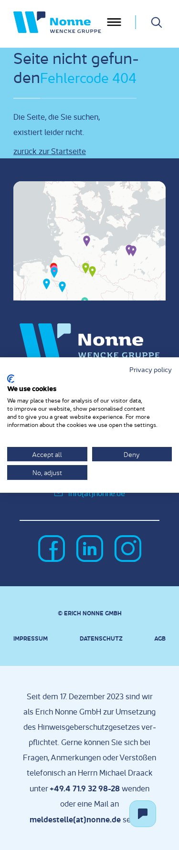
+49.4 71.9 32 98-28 (85, 788)
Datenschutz (101, 638)
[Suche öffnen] (156, 22)
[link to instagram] (128, 549)
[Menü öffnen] (114, 22)
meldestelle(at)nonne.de (75, 819)
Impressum (30, 638)
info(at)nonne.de (96, 492)
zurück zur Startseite (49, 150)
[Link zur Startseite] (59, 22)
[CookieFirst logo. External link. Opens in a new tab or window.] (10, 378)
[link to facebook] (51, 549)
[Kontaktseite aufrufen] (142, 813)
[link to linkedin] (89, 549)
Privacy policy (150, 369)
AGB (160, 638)
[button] (86, 240)
